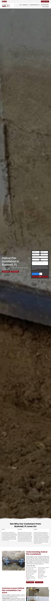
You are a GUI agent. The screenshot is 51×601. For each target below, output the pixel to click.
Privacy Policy (39, 269)
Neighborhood (25, 4)
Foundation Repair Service (34, 4)
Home (21, 4)
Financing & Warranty (44, 4)
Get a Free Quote (45, 6)
